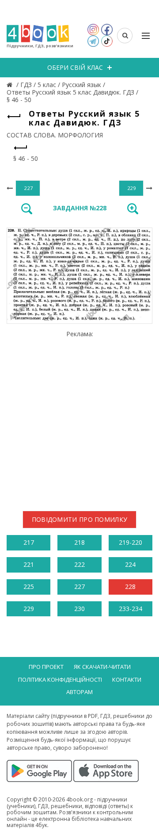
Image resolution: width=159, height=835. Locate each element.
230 (79, 608)
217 (28, 542)
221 (28, 564)
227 (79, 586)
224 (130, 564)
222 (79, 564)
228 (130, 586)
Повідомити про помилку (80, 519)
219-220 (130, 542)
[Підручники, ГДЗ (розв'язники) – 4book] (11, 84)
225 (28, 586)
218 (79, 542)
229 (28, 608)
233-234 (130, 608)
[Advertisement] (79, 417)
